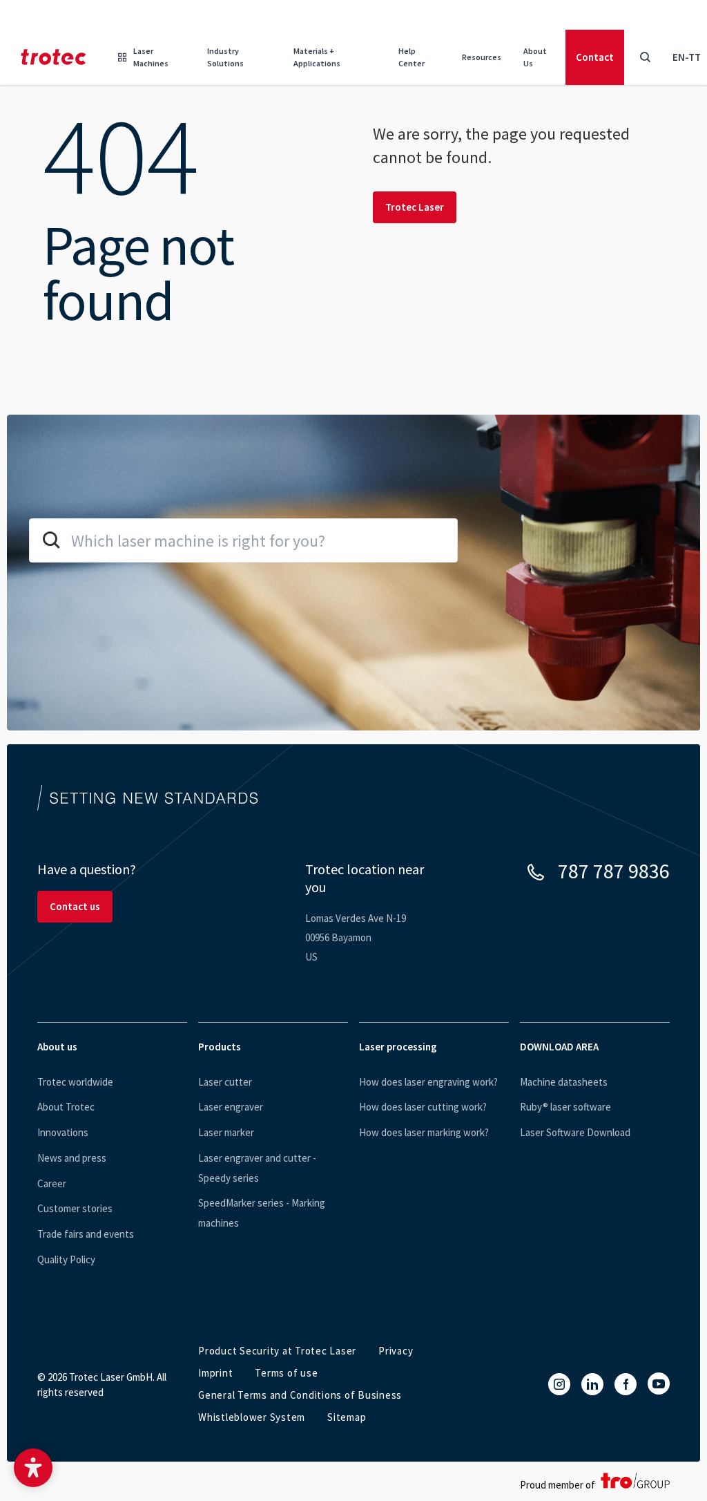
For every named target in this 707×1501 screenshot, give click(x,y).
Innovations (62, 1132)
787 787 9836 (614, 871)
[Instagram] (559, 1384)
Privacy (395, 1350)
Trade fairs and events (85, 1233)
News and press (71, 1157)
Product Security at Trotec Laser (277, 1350)
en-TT (686, 57)
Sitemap (346, 1417)
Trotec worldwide (75, 1081)
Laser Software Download (575, 1132)
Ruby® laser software (565, 1106)
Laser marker (226, 1132)
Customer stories (75, 1208)
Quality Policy (66, 1259)
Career (51, 1183)
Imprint (215, 1372)
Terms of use (286, 1372)
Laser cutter (225, 1081)
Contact (595, 57)
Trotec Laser (414, 207)
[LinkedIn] (592, 1384)
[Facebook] (625, 1384)
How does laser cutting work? (423, 1106)
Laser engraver (230, 1106)
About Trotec (66, 1106)
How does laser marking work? (424, 1132)
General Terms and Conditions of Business (300, 1394)
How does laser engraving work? (428, 1081)
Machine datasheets (564, 1081)
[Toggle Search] (645, 57)
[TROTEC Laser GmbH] (53, 57)
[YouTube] (659, 1383)
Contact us (75, 906)
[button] (33, 1467)
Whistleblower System (251, 1417)
